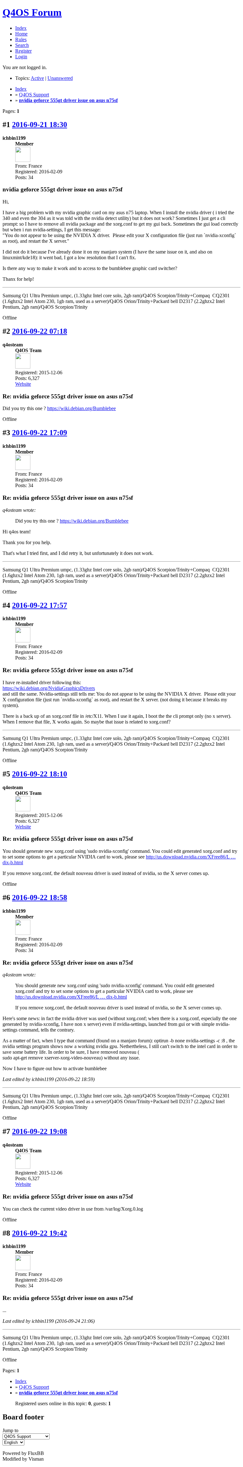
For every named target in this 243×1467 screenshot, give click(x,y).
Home (21, 33)
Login (21, 56)
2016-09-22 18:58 (39, 897)
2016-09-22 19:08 (39, 1131)
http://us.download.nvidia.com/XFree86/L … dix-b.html (71, 997)
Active (37, 78)
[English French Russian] (13, 1442)
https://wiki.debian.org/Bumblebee (81, 408)
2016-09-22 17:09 (39, 432)
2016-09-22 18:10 (39, 774)
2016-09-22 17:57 (39, 605)
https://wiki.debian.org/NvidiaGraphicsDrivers (49, 688)
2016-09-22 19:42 (39, 1233)
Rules (21, 39)
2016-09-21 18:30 (39, 124)
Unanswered (60, 78)
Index (21, 28)
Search (22, 45)
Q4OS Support (34, 94)
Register (23, 51)
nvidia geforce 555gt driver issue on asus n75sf (68, 100)
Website (23, 384)
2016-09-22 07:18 (39, 331)
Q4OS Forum (32, 12)
